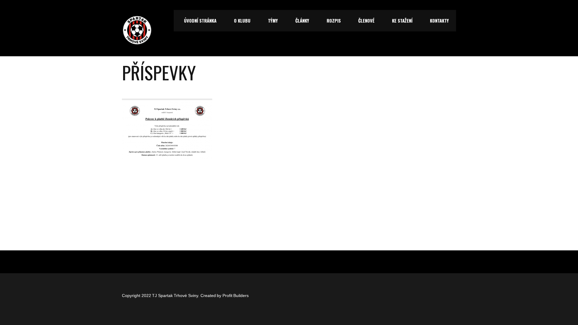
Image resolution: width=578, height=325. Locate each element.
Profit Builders (235, 295)
